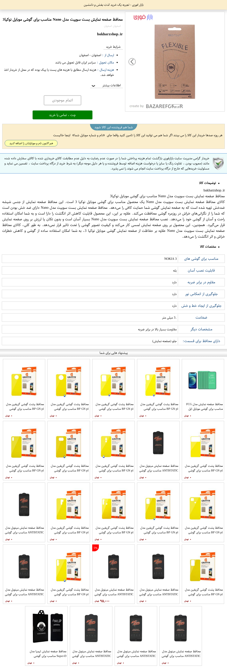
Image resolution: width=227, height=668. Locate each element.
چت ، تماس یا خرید (62, 115)
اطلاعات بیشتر (106, 85)
